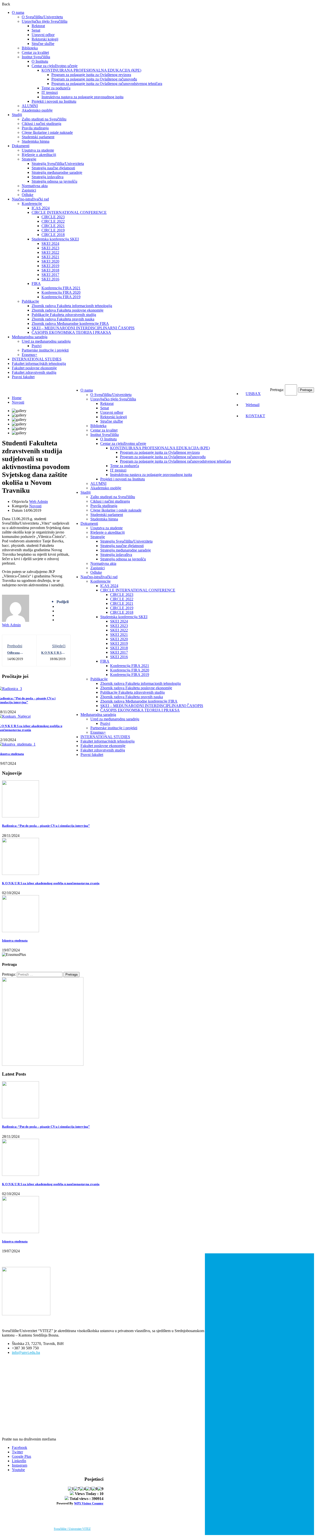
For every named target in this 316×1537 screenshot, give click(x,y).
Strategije (29, 159)
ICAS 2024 (41, 208)
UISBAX (253, 394)
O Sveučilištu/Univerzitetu (42, 17)
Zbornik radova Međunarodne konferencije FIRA (70, 323)
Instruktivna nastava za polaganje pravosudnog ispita (82, 97)
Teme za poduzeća (55, 88)
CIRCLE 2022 (53, 221)
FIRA (36, 283)
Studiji (17, 115)
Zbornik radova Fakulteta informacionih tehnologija (72, 306)
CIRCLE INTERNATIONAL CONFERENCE (69, 212)
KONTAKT (255, 416)
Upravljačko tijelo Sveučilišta (44, 21)
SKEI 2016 (50, 279)
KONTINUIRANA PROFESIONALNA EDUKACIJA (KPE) (91, 70)
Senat (36, 30)
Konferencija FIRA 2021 (60, 288)
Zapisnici (29, 190)
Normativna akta (35, 186)
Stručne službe (43, 43)
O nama (18, 12)
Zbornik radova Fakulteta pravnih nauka (63, 319)
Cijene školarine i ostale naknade (47, 132)
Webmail (252, 405)
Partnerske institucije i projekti (45, 350)
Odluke (27, 195)
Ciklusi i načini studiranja (41, 123)
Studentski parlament (38, 137)
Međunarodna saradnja (29, 337)
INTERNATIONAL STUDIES (36, 359)
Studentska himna (35, 141)
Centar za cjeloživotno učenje (55, 66)
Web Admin (38, 501)
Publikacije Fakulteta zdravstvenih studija (64, 315)
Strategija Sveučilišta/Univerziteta (58, 163)
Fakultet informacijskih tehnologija (39, 363)
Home (16, 398)
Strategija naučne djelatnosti (53, 168)
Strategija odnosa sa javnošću (54, 181)
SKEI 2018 (50, 270)
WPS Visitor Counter (88, 1503)
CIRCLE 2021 (53, 226)
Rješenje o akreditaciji (39, 155)
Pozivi (36, 346)
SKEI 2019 (50, 266)
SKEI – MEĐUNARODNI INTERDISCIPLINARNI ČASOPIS (83, 328)
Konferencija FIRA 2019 (60, 297)
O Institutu (40, 61)
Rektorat (38, 26)
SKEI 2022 (50, 252)
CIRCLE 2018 (53, 235)
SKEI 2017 (50, 275)
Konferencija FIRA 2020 (60, 292)
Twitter (17, 1452)
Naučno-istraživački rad (30, 199)
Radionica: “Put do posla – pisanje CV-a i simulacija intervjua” (46, 826)
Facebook (19, 1447)
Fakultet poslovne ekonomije (34, 368)
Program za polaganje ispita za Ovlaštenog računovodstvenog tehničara (106, 83)
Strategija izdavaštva (47, 177)
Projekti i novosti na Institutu (54, 101)
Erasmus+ (29, 355)
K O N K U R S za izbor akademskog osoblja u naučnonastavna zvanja (50, 883)
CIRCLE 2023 (53, 217)
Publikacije (30, 301)
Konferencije (32, 203)
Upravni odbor (43, 35)
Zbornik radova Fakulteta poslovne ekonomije (67, 310)
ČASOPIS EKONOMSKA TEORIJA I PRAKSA (71, 332)
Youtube (18, 1470)
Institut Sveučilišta (36, 57)
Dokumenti (20, 146)
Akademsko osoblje (37, 110)
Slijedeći (58, 646)
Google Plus (21, 1456)
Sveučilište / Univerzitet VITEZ (72, 1529)
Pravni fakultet (23, 377)
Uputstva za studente (38, 150)
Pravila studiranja (35, 128)
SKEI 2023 (50, 248)
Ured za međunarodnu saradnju (46, 341)
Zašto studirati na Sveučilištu (44, 119)
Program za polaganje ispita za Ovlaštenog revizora (91, 75)
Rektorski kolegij (45, 39)
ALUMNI (30, 106)
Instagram (19, 1465)
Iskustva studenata (15, 940)
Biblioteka (30, 48)
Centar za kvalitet (35, 52)
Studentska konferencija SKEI (55, 239)
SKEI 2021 (50, 257)
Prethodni (14, 646)
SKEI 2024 (50, 243)
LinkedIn (19, 1461)
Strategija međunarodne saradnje (57, 172)
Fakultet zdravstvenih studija (34, 372)
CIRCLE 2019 (53, 230)
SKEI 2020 (50, 261)
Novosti (18, 402)
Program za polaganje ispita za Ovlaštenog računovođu (94, 79)
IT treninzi (49, 92)
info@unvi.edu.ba (26, 1352)
